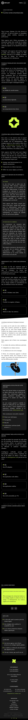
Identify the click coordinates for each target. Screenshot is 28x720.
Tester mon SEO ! (14, 705)
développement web (12, 457)
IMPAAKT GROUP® (14, 707)
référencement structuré (13, 145)
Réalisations (14, 704)
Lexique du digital (14, 709)
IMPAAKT (4, 54)
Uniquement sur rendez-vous (14, 693)
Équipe (14, 702)
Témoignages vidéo (14, 700)
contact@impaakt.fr (7, 691)
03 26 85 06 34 (7, 689)
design (5, 266)
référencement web (18, 410)
